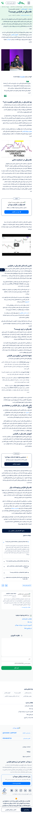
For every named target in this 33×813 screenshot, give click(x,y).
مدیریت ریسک (15, 508)
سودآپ (30, 9)
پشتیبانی (26, 810)
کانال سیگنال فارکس (10, 810)
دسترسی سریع (26, 756)
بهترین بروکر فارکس (27, 131)
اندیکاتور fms (28, 628)
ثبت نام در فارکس (24, 313)
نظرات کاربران (15, 636)
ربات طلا (30, 622)
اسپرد (27, 412)
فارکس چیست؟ (17, 692)
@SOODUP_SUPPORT (10, 733)
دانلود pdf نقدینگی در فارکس (18, 531)
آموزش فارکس (24, 9)
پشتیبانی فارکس (28, 692)
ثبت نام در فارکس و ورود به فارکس (12, 696)
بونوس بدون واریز (27, 619)
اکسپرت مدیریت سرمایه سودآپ (23, 625)
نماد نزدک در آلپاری (28, 717)
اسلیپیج (27, 302)
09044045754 (7, 738)
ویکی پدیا (22, 77)
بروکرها (28, 751)
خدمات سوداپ (26, 747)
